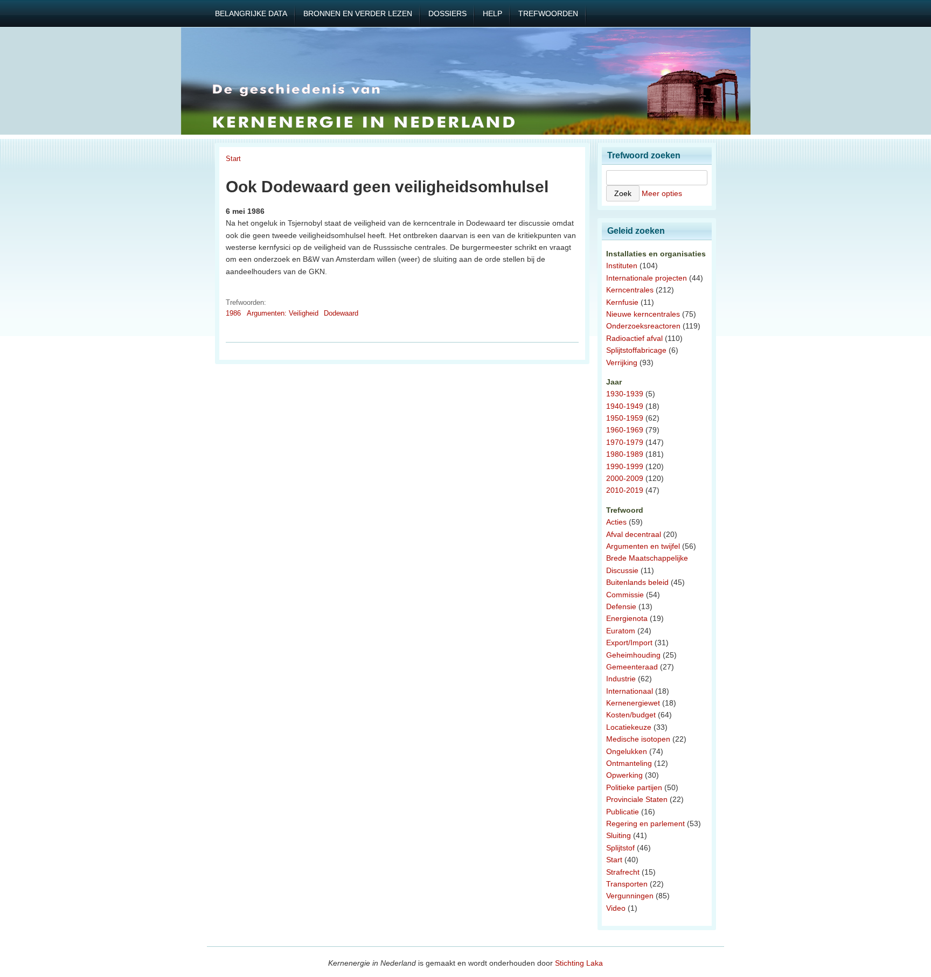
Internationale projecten (646, 278)
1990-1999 (624, 466)
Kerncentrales (630, 289)
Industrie (621, 678)
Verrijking (621, 362)
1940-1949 (624, 406)
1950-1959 (624, 418)
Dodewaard (341, 313)
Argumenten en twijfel (643, 546)
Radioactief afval (634, 338)
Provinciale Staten (637, 799)
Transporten (627, 884)
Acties (616, 522)
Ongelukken (626, 751)
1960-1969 (624, 429)
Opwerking (624, 775)
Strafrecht (623, 872)
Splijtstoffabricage (636, 350)
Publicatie (622, 811)
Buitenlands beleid (637, 582)
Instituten (621, 265)
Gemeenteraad (632, 666)
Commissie (625, 594)
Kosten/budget (631, 714)
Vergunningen (630, 895)
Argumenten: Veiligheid (282, 313)
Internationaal (629, 691)
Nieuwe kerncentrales (643, 314)
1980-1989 (624, 454)
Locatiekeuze (628, 727)
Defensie (621, 606)
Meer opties (662, 193)
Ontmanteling (629, 763)
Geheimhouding (633, 655)
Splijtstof (620, 847)
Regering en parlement (645, 823)
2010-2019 (624, 490)
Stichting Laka (579, 963)
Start (233, 159)
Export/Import (629, 642)
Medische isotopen (638, 739)
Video (616, 908)
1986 (233, 313)
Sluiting (618, 835)
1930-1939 (624, 393)
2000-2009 (624, 478)
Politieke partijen (634, 787)
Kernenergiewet (633, 703)
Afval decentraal (633, 534)
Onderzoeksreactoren (643, 326)
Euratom (620, 630)
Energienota (627, 618)
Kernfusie (622, 302)
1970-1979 (624, 442)
